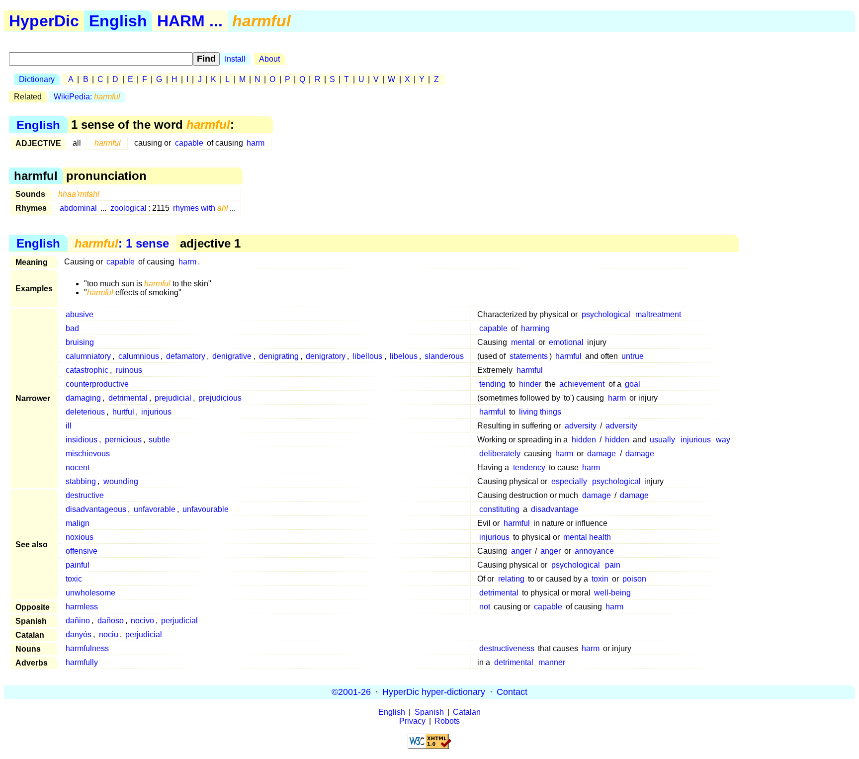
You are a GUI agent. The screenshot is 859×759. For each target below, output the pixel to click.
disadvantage (555, 509)
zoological (128, 208)
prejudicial (173, 398)
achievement (581, 384)
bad (72, 328)
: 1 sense (122, 243)
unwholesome (90, 593)
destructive (85, 495)
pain (612, 565)
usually (662, 439)
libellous (367, 356)
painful (77, 565)
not (484, 606)
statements (529, 356)
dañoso (110, 620)
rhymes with (200, 208)
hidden (584, 439)
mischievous (88, 453)
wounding (120, 481)
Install (235, 59)
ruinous (129, 370)
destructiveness (506, 648)
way (723, 439)
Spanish (429, 712)
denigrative (232, 356)
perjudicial (179, 620)
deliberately (499, 453)
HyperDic (44, 21)
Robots (447, 721)
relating (511, 579)
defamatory (185, 356)
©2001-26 (351, 692)
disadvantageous (96, 509)
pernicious (123, 439)
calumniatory (88, 356)
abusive (79, 314)
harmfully (82, 662)
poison (634, 579)
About (269, 59)
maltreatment (658, 314)
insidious (81, 439)
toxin (600, 579)
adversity (581, 426)
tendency (529, 467)
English (118, 21)
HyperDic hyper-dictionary (433, 692)
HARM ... (190, 21)
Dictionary (37, 79)
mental (523, 342)
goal (632, 384)
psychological (606, 314)
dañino (78, 620)
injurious (156, 412)
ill (69, 426)
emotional (566, 342)
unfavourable (205, 509)
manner (551, 662)
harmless (82, 606)
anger (521, 551)
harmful (568, 356)
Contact (512, 692)
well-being (612, 593)
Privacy (412, 721)
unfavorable (154, 509)
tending (492, 384)
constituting (499, 509)
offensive (81, 551)
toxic (74, 579)
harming (535, 328)
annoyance (594, 551)
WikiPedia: (87, 96)
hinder (530, 384)
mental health (587, 537)
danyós (78, 634)
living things (540, 412)
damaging (83, 398)
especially (569, 481)
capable (189, 143)
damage (601, 453)
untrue (632, 356)
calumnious (138, 356)
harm (255, 143)
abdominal (78, 208)
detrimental (128, 398)
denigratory (325, 356)
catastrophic (87, 370)
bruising (80, 342)
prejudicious (220, 398)
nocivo (142, 620)
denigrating (279, 356)
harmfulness (87, 648)
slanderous (444, 356)
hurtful (123, 412)
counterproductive (97, 384)
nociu (108, 634)
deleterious (85, 412)
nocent (77, 467)
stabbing (81, 481)
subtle (159, 439)
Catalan (467, 712)
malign (77, 523)
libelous (404, 356)
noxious (79, 537)
